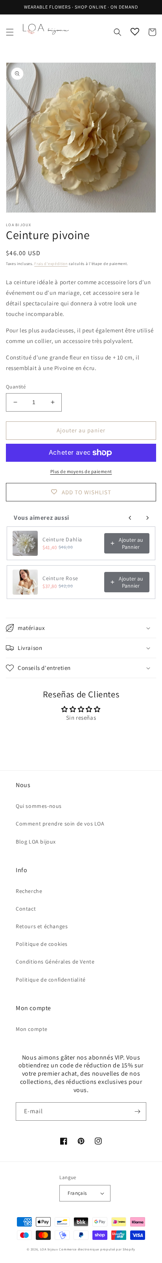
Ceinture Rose (60, 578)
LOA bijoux (49, 1249)
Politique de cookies (42, 943)
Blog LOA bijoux (36, 841)
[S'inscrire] (137, 1111)
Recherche (29, 891)
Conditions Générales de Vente (55, 961)
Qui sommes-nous (39, 805)
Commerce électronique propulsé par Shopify (97, 1249)
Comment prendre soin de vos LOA (60, 823)
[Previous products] (130, 517)
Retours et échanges (42, 926)
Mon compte (32, 1029)
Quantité (16, 386)
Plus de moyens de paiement (81, 471)
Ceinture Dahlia (62, 539)
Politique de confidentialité (51, 979)
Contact (26, 908)
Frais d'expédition (51, 263)
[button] (9, 32)
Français (77, 1193)
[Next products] (147, 517)
